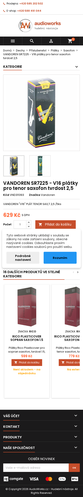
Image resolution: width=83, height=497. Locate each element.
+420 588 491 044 (29, 11)
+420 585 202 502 (31, 3)
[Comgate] (41, 479)
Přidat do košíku (55, 224)
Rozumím (60, 258)
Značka (34, 195)
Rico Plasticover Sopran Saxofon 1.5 (26, 338)
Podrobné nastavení (23, 258)
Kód (6, 195)
